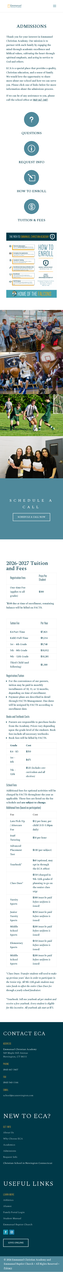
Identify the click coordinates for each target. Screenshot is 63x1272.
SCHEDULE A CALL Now (31, 517)
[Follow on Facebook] (5, 1232)
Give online (16, 1242)
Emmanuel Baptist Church (17, 1224)
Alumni (7, 1206)
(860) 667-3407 (40, 100)
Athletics (8, 1200)
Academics (9, 1145)
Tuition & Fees (31, 220)
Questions (32, 133)
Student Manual (12, 1218)
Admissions (9, 1151)
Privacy (8, 1268)
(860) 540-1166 (10, 1082)
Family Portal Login (14, 1212)
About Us (8, 1132)
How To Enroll (31, 191)
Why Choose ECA (13, 1138)
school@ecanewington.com (18, 1095)
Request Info (31, 162)
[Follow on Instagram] (11, 1232)
